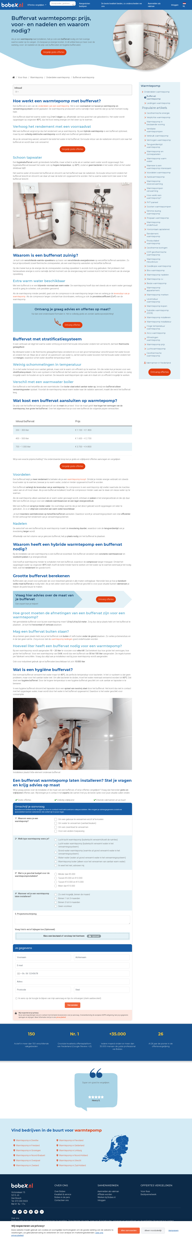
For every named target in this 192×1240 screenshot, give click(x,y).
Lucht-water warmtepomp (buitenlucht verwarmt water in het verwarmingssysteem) (86, 845)
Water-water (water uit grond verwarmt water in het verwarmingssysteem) (92, 857)
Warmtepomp (36, 77)
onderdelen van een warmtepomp (53, 106)
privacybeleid (61, 1017)
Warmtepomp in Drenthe (27, 1140)
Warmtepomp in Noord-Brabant (30, 1155)
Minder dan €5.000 (66, 874)
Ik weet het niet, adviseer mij (71, 865)
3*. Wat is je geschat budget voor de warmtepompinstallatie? (32, 874)
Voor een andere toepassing (71, 831)
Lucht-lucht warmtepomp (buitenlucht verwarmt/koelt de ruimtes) (88, 839)
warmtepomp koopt (76, 479)
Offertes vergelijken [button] (36, 5)
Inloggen (174, 5)
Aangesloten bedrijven (84, 4)
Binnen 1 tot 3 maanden (69, 898)
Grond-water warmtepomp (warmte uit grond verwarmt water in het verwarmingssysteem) (89, 852)
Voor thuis (22, 77)
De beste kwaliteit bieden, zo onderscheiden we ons (121, 4)
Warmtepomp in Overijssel (28, 1160)
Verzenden (72, 1005)
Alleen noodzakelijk (153, 1230)
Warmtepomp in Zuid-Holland (72, 1165)
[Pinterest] (31, 1211)
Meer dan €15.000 (66, 886)
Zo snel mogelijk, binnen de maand (74, 894)
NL (184, 6)
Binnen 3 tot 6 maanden (69, 902)
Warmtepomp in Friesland (28, 1145)
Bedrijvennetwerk (148, 1194)
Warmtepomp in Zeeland (27, 1165)
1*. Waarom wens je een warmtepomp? (26, 819)
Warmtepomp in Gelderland (71, 1145)
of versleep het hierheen (64, 936)
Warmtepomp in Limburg (70, 1150)
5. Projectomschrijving (26, 914)
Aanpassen (173, 1230)
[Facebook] (14, 1211)
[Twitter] (20, 1211)
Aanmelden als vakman (154, 4)
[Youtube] (25, 1211)
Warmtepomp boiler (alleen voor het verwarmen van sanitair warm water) (91, 861)
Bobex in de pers (62, 1197)
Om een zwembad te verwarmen (73, 827)
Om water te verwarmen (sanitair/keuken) (77, 823)
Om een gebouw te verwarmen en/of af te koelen (80, 819)
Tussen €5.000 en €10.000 (70, 878)
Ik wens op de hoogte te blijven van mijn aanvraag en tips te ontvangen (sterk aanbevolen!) (59, 998)
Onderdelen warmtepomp (58, 77)
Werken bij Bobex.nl (106, 1197)
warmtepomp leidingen (61, 639)
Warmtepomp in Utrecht (70, 1160)
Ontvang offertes (72, 325)
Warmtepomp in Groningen (28, 1150)
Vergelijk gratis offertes (53, 52)
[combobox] (19, 973)
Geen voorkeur (65, 906)
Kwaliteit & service (62, 1194)
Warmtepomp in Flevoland (71, 1140)
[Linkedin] (36, 1211)
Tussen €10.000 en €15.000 (71, 882)
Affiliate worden (105, 1194)
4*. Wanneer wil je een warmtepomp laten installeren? (32, 895)
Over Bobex (59, 1191)
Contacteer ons (61, 1200)
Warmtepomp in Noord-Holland (73, 1155)
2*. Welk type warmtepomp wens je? (32, 838)
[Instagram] (42, 1211)
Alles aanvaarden (129, 1230)
